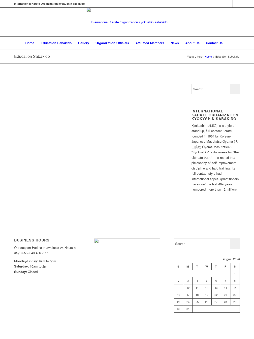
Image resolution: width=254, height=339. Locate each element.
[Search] (229, 43)
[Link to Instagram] (228, 3)
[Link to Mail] (236, 3)
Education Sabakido (32, 56)
